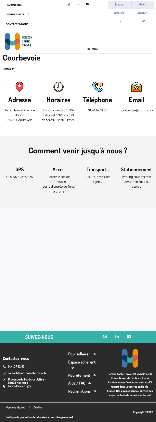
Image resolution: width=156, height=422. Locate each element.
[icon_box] (17, 386)
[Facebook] (36, 69)
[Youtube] (87, 4)
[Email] (55, 69)
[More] (65, 69)
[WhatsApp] (46, 69)
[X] (27, 69)
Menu (95, 48)
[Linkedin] (78, 4)
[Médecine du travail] (17, 42)
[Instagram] (69, 4)
